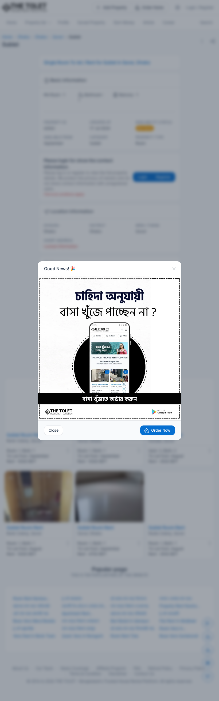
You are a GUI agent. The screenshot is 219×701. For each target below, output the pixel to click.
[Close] (173, 268)
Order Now (160, 430)
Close (53, 430)
